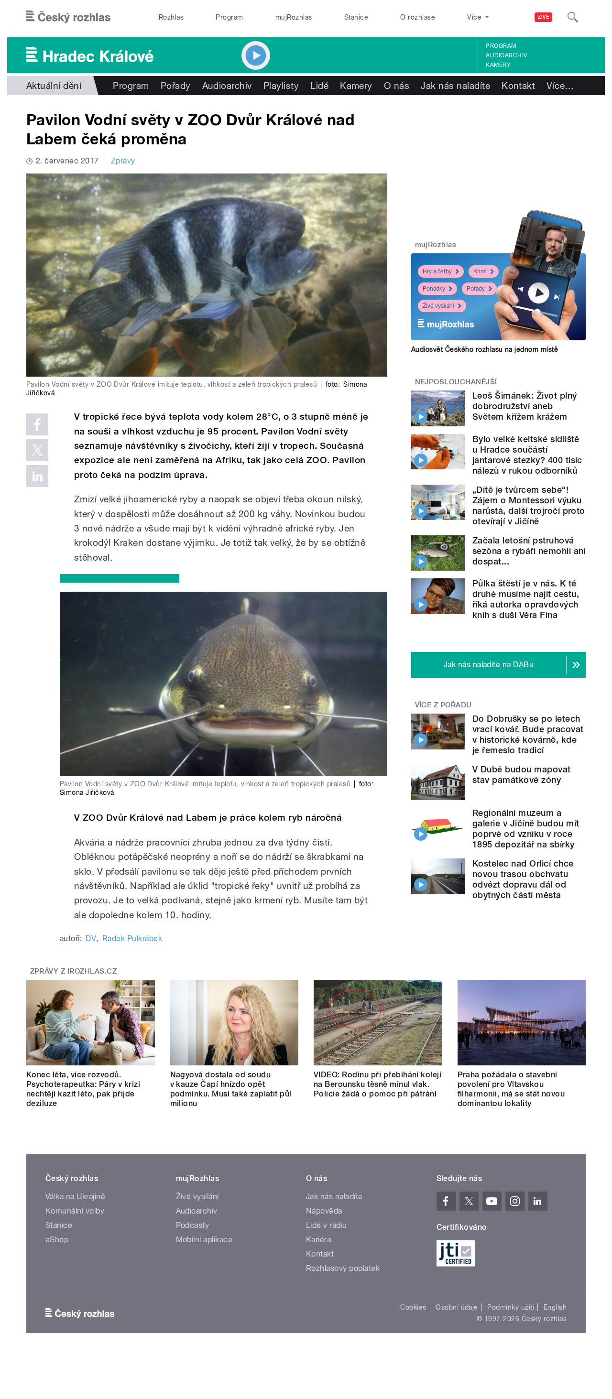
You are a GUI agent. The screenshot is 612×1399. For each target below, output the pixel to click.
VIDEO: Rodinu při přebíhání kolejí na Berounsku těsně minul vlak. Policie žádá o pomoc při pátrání (377, 1084)
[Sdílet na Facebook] (37, 424)
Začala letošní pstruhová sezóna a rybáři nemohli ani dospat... (529, 550)
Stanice (356, 17)
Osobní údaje (457, 1307)
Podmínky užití (510, 1307)
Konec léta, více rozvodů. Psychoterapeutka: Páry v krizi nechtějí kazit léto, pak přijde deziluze (83, 1089)
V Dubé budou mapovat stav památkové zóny (521, 774)
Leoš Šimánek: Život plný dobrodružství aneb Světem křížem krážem (524, 406)
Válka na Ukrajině (75, 1196)
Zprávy (123, 160)
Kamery (498, 65)
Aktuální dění (53, 85)
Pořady (176, 85)
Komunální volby (74, 1210)
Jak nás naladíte (455, 85)
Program (229, 17)
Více (560, 85)
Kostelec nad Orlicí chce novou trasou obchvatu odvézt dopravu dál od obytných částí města (523, 879)
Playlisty (281, 85)
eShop (56, 1239)
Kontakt (518, 85)
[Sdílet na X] (37, 450)
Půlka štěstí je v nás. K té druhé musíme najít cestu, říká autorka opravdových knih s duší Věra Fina (525, 599)
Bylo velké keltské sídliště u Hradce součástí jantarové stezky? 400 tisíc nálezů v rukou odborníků (527, 455)
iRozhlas (170, 17)
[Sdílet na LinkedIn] (37, 476)
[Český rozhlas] (68, 17)
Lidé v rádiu (326, 1225)
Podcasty (192, 1225)
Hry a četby (437, 271)
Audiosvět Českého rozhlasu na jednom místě (484, 349)
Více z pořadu (443, 705)
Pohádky (434, 288)
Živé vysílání (438, 306)
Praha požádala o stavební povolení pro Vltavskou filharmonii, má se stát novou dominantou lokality (511, 1089)
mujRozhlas (293, 17)
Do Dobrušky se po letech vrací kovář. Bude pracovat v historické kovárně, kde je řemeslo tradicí (527, 734)
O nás (396, 85)
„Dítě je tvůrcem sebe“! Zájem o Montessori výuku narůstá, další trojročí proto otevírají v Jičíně (528, 505)
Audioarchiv (506, 55)
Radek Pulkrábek (132, 938)
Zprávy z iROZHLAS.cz (73, 971)
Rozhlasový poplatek (343, 1268)
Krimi (480, 271)
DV (91, 938)
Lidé (319, 85)
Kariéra (318, 1239)
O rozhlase (417, 17)
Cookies (413, 1307)
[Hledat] (573, 17)
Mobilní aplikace (204, 1239)
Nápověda (324, 1210)
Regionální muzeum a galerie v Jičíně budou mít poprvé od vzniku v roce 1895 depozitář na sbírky (525, 828)
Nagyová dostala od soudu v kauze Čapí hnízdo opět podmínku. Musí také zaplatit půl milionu (231, 1089)
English (555, 1307)
